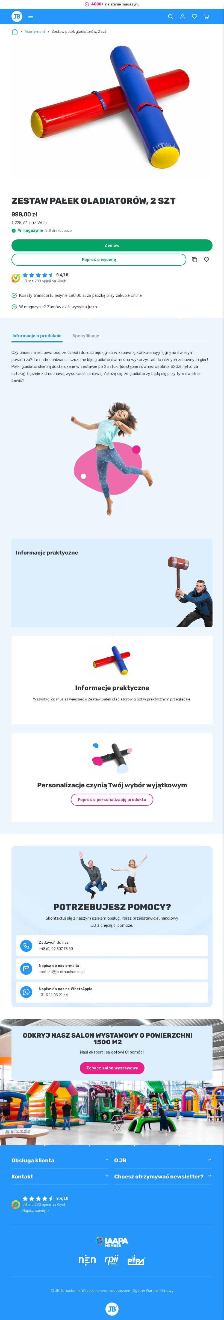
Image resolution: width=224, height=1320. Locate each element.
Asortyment (35, 31)
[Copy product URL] (194, 260)
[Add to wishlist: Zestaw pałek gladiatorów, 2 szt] (207, 260)
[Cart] (207, 16)
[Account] (182, 16)
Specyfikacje (85, 335)
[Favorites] (194, 16)
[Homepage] (16, 16)
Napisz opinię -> (35, 1210)
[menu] (31, 16)
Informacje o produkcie (37, 335)
